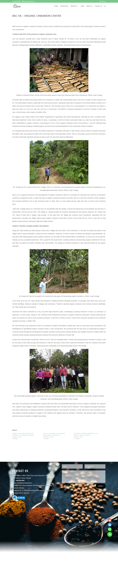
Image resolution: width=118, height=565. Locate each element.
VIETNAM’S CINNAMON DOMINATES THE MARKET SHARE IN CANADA (86, 434)
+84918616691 (17, 1)
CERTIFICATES (64, 6)
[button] (109, 534)
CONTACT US (98, 6)
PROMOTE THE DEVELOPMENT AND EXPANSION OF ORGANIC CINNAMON (23, 434)
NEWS (82, 6)
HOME (56, 6)
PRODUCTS (73, 6)
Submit (101, 486)
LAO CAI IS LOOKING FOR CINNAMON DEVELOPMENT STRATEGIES (54, 434)
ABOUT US (89, 6)
